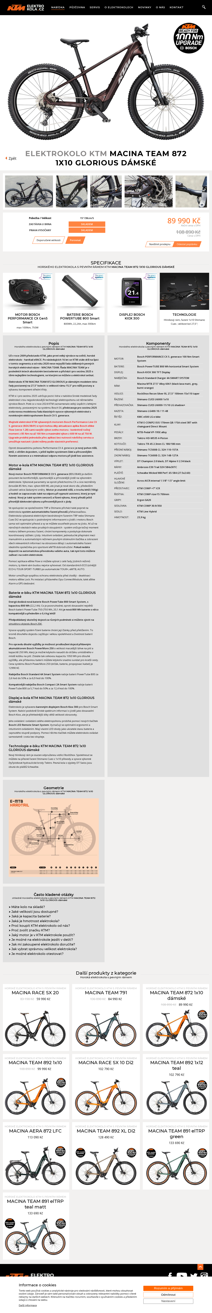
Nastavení (168, 1301)
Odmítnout (168, 1294)
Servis (95, 7)
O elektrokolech (119, 7)
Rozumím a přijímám (168, 1288)
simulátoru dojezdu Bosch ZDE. (25, 623)
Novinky (144, 7)
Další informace (28, 1305)
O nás (160, 7)
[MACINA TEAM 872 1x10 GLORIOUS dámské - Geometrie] (54, 876)
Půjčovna (77, 7)
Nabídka (58, 7)
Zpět (12, 158)
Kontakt (177, 7)
